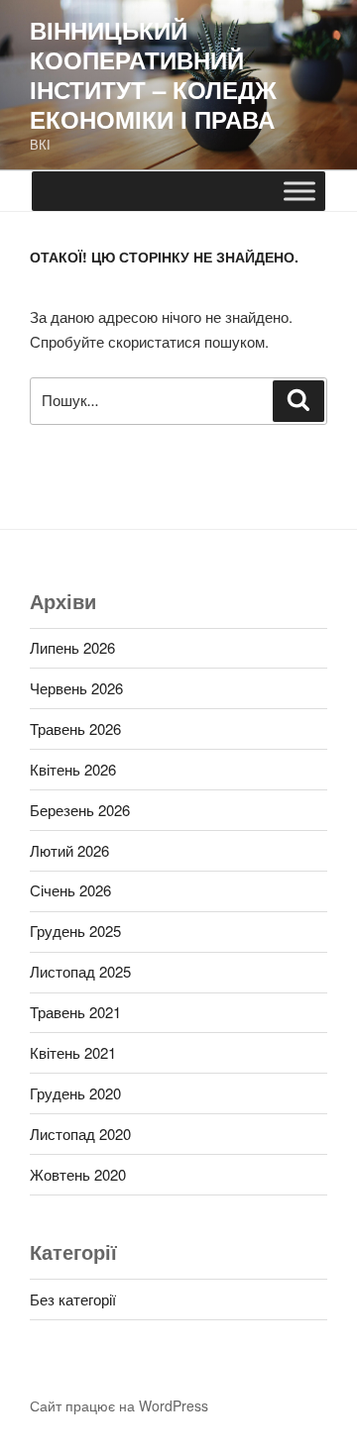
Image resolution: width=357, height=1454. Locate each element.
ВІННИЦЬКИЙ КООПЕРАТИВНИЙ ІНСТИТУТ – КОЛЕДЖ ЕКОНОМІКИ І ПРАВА (153, 74)
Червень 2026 (76, 687)
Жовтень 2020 (78, 1174)
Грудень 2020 (75, 1093)
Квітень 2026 (73, 769)
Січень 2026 (70, 890)
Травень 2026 (75, 728)
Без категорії (73, 1299)
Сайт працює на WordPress (119, 1405)
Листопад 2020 (80, 1133)
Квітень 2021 (73, 1052)
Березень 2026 (80, 809)
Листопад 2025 (80, 971)
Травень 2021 (75, 1011)
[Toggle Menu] (299, 190)
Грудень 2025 (75, 930)
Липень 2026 (72, 647)
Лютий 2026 (69, 850)
